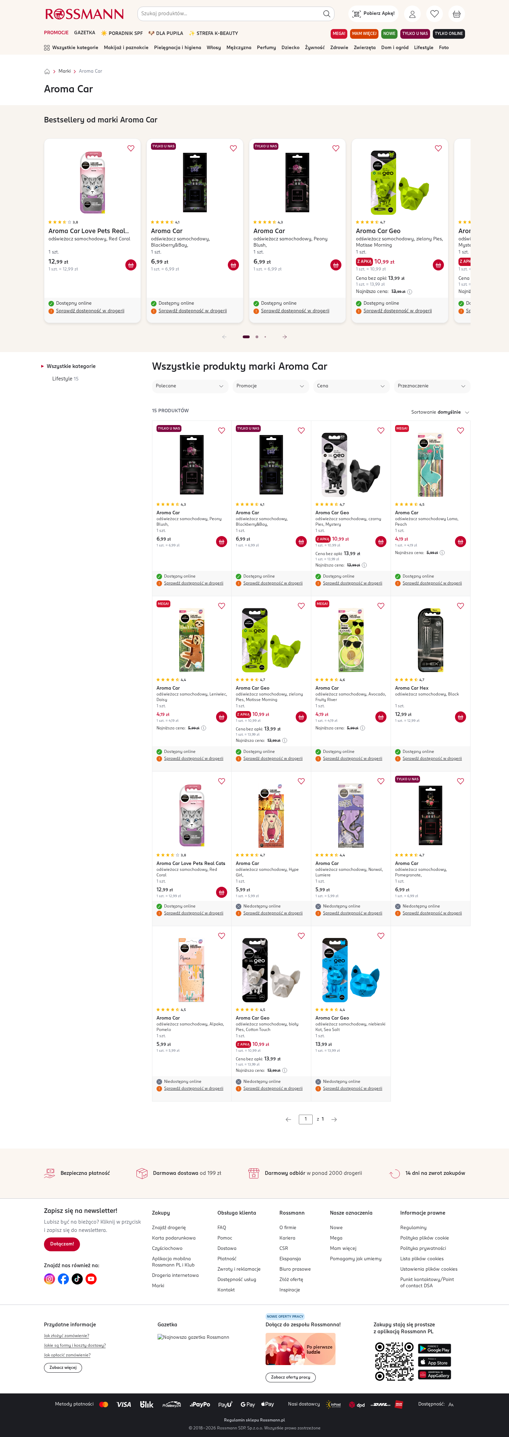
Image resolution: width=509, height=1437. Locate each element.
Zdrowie (339, 48)
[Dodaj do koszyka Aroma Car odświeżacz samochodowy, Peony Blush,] (335, 264)
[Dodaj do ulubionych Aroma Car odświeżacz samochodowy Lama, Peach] (460, 430)
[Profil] (412, 14)
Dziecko (291, 48)
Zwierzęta (365, 48)
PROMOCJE (56, 33)
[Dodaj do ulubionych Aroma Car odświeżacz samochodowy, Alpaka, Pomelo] (221, 935)
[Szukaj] (327, 14)
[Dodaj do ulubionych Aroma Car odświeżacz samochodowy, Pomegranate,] (460, 781)
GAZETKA (84, 33)
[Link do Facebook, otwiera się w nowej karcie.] (63, 1278)
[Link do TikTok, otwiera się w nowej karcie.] (77, 1278)
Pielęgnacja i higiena (177, 48)
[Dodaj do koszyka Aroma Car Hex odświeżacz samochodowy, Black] (460, 716)
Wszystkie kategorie (75, 48)
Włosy (214, 48)
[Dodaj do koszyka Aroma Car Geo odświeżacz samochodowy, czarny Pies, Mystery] (380, 541)
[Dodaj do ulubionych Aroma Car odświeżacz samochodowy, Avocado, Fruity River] (380, 605)
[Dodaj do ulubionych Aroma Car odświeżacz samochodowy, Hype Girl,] (301, 781)
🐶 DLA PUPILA (165, 33)
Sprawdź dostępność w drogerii (90, 311)
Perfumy (266, 48)
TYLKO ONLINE (449, 34)
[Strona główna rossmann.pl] (84, 13)
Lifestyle (424, 48)
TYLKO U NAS (415, 34)
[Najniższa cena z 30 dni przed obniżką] (409, 291)
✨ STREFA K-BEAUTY (213, 33)
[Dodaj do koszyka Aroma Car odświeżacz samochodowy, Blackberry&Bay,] (233, 264)
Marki (65, 71)
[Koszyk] (456, 14)
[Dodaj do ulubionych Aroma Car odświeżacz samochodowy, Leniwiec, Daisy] (221, 605)
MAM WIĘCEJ (364, 34)
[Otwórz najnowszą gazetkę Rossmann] (193, 1338)
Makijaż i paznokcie (126, 48)
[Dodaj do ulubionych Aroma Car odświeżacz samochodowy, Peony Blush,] (335, 148)
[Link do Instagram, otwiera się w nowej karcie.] (49, 1278)
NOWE (389, 34)
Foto (444, 48)
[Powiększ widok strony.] (450, 1404)
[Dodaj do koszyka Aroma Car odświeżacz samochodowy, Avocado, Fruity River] (380, 716)
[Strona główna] (47, 71)
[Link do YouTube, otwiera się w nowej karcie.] (91, 1278)
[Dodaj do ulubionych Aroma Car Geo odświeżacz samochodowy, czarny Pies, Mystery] (380, 430)
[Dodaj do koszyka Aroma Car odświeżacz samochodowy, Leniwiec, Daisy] (221, 716)
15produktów (170, 411)
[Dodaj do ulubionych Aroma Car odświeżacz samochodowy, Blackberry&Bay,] (233, 148)
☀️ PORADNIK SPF (122, 33)
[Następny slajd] (284, 336)
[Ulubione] (434, 14)
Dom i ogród (395, 48)
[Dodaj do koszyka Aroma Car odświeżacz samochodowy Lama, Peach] (460, 541)
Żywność (315, 48)
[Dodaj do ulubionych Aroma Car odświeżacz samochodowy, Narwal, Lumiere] (380, 781)
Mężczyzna (238, 48)
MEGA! (339, 34)
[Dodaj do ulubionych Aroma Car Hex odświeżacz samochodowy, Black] (460, 605)
